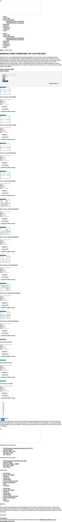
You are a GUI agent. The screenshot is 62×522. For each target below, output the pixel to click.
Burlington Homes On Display (15, 21)
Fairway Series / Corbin (6, 342)
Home (5, 17)
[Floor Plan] (5, 94)
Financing (6, 24)
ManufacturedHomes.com (48, 519)
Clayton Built (7, 479)
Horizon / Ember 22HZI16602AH (8, 97)
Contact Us (6, 27)
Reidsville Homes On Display (15, 23)
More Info (4, 106)
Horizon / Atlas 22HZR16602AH (8, 181)
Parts (5, 30)
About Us (6, 26)
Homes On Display (8, 20)
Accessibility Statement (7, 521)
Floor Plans (6, 18)
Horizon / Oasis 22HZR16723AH (8, 153)
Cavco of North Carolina (10, 481)
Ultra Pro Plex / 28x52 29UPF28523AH (9, 237)
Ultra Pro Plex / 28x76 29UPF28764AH (9, 321)
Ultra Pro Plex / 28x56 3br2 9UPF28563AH (10, 293)
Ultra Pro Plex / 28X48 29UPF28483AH (9, 209)
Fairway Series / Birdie (6, 362)
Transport (6, 29)
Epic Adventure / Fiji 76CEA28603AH (9, 265)
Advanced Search (53, 83)
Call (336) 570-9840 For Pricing (8, 111)
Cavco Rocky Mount (9, 482)
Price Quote (5, 109)
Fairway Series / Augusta (6, 383)
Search (5, 81)
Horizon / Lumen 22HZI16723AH (8, 125)
